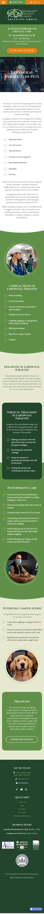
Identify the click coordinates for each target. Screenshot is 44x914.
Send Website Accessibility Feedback (22, 877)
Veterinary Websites (11, 874)
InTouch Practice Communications (29, 874)
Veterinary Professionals (22, 816)
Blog (22, 805)
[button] (3, 2)
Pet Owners (22, 812)
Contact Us (22, 802)
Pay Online (22, 809)
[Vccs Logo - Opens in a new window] (22, 845)
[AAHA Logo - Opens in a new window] (36, 845)
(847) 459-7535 (23, 779)
